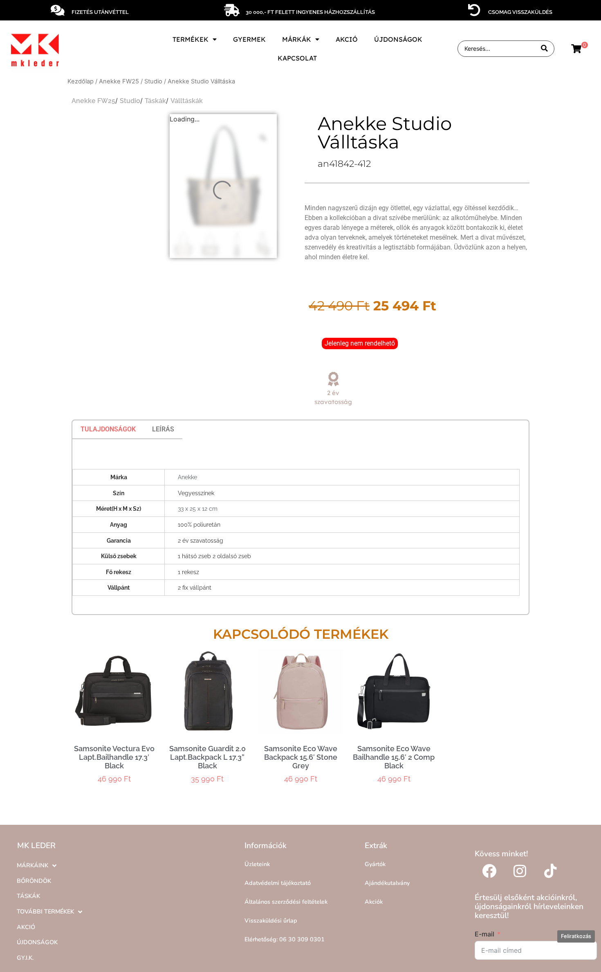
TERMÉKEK (191, 39)
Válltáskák (186, 101)
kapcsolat (297, 58)
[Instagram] (519, 870)
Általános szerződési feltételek (285, 902)
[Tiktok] (550, 870)
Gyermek (249, 39)
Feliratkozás (576, 936)
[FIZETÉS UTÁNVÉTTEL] (58, 10)
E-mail (484, 934)
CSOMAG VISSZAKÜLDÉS (520, 12)
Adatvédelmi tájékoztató (277, 883)
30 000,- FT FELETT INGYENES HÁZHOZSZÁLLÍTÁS (310, 12)
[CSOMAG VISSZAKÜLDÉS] (474, 10)
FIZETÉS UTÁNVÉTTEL (100, 12)
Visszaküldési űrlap (270, 920)
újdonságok (398, 39)
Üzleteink (257, 864)
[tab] (108, 429)
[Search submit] (544, 48)
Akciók (374, 902)
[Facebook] (489, 870)
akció (347, 39)
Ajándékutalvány (387, 883)
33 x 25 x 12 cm (198, 508)
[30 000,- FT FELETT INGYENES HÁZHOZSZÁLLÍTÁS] (232, 10)
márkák (296, 39)
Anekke (187, 477)
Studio (153, 81)
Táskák (155, 101)
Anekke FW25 (119, 81)
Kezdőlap (80, 81)
